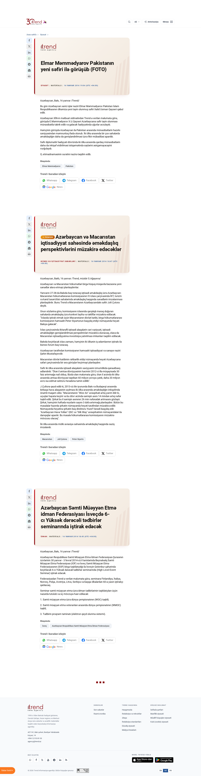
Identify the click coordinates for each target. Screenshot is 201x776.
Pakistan (69, 166)
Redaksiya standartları (131, 722)
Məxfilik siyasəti (157, 714)
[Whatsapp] (30, 759)
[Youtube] (48, 759)
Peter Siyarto (78, 439)
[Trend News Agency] (35, 707)
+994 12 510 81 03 (35, 738)
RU (171, 771)
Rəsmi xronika (100, 714)
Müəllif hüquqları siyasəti (160, 718)
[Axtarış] (129, 22)
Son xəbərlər (99, 710)
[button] (29, 40)
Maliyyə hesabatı (129, 730)
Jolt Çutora (62, 439)
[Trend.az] (37, 22)
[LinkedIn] (60, 759)
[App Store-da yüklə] (142, 760)
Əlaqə (124, 718)
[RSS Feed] (66, 759)
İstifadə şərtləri (156, 710)
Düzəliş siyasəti (128, 726)
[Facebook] (36, 759)
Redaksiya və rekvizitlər (132, 714)
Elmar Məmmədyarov (51, 166)
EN (161, 771)
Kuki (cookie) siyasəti (159, 722)
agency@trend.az (34, 741)
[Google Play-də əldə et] (164, 760)
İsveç (44, 626)
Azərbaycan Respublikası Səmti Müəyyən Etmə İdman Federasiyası (80, 626)
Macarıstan (47, 439)
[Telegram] (54, 759)
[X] (42, 759)
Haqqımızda (127, 710)
